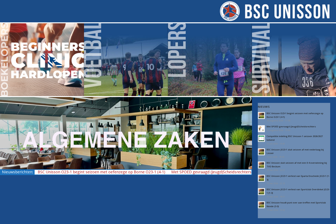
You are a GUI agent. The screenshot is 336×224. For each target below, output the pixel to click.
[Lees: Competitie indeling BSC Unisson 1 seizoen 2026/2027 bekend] (261, 138)
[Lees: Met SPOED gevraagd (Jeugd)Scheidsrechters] (261, 128)
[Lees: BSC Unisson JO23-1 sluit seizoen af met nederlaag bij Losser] (261, 151)
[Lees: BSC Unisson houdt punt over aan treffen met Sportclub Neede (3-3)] (261, 204)
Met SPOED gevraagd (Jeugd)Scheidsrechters (211, 172)
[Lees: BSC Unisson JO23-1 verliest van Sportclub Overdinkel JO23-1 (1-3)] (261, 191)
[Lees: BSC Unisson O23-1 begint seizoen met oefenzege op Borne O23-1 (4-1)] (261, 115)
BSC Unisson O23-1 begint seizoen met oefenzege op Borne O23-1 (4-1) (101, 172)
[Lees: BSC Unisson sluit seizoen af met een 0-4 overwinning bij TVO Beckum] (261, 164)
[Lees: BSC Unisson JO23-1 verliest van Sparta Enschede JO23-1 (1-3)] (261, 178)
